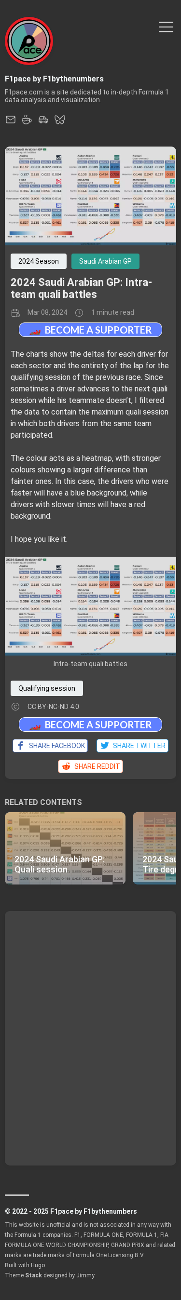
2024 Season (38, 261)
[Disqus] (90, 1037)
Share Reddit (95, 766)
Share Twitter (138, 746)
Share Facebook (55, 746)
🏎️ (90, 329)
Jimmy (85, 1275)
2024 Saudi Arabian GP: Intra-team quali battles (81, 288)
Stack (33, 1275)
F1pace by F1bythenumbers (54, 78)
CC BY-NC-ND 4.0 (53, 706)
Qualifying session (46, 688)
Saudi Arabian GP (105, 261)
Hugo (38, 1265)
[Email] (10, 122)
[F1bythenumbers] (43, 122)
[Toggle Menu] (166, 26)
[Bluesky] (60, 122)
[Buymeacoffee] (27, 122)
